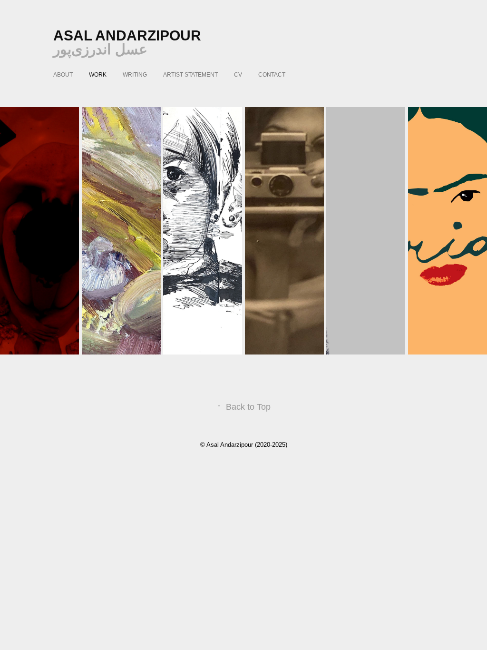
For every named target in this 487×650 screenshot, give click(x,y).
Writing (135, 74)
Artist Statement (190, 74)
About (63, 74)
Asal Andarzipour (127, 35)
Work (98, 74)
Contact (271, 74)
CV (238, 74)
